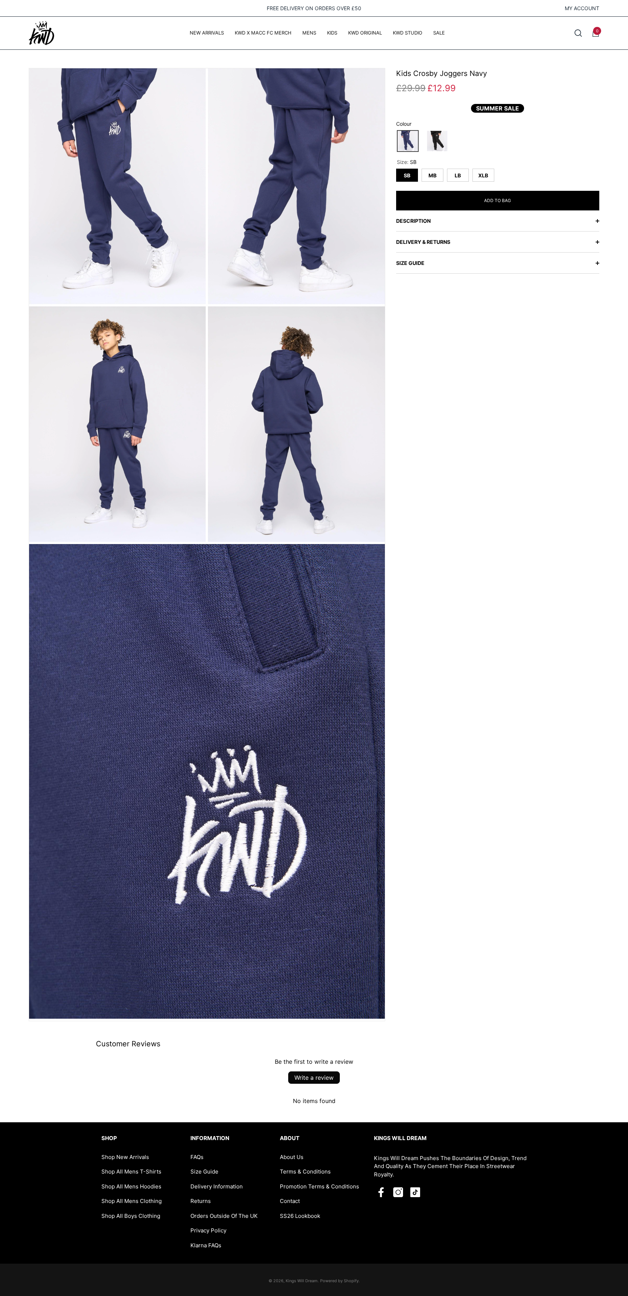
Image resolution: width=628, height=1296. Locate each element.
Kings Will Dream (302, 1280)
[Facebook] (381, 1192)
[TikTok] (415, 1192)
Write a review (314, 1077)
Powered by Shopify (339, 1280)
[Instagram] (398, 1192)
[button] (578, 33)
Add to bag (497, 200)
